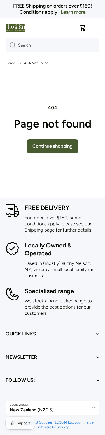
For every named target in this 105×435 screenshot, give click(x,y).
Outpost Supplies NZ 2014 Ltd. (49, 422)
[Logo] (15, 28)
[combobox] (52, 45)
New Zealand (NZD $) (32, 410)
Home (10, 63)
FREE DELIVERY (47, 208)
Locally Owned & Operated (48, 249)
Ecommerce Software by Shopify (65, 424)
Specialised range (49, 291)
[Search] (10, 45)
